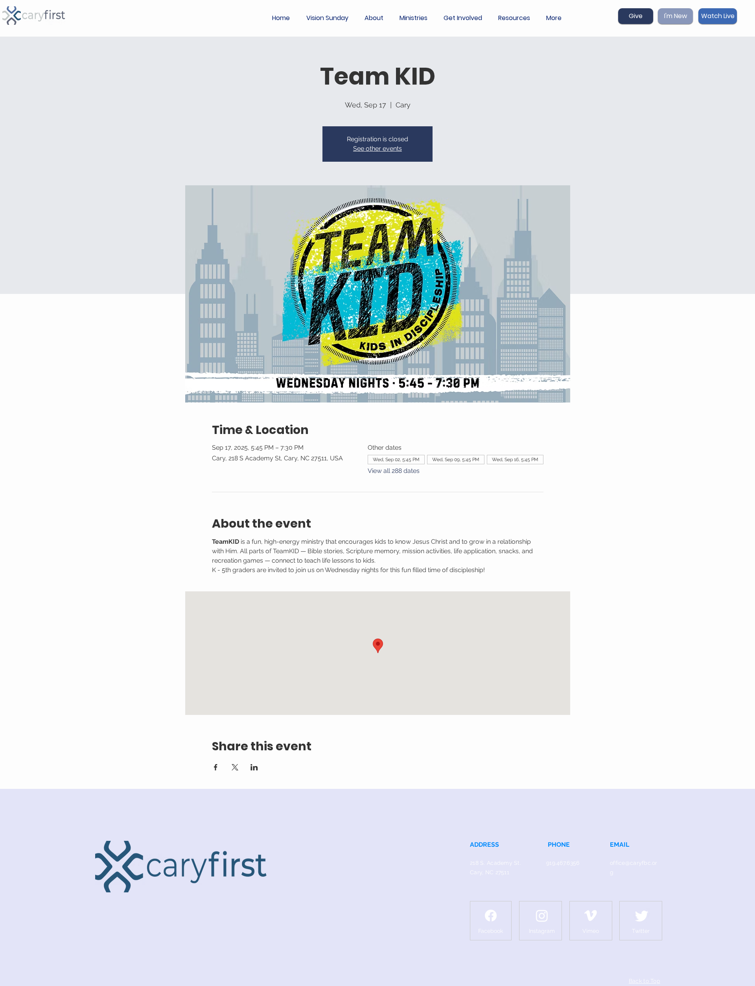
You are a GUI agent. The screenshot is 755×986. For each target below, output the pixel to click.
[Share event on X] (235, 767)
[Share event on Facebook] (215, 767)
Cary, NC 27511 (489, 872)
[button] (376, 18)
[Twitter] (642, 915)
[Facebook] (491, 915)
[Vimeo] (590, 915)
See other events (377, 148)
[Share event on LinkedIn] (254, 767)
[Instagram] (542, 915)
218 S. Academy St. (495, 863)
